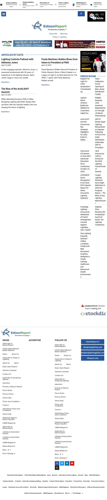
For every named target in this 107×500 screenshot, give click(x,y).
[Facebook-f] (57, 463)
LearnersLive (97, 3)
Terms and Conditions (11, 401)
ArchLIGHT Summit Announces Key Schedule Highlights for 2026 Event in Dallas (85, 129)
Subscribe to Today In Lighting (11, 358)
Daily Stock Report (10, 366)
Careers (6, 405)
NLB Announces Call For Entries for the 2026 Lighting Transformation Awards (100, 161)
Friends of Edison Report (12, 386)
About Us (15, 354)
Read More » (5, 82)
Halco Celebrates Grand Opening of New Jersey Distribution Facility (99, 86)
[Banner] (80, 44)
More (5, 450)
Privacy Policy (8, 394)
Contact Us (7, 374)
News (16, 363)
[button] (3, 14)
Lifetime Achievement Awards (11, 432)
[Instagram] (57, 468)
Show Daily (7, 398)
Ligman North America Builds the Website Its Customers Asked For (84, 105)
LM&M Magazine (81, 3)
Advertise (64, 34)
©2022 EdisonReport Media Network (11, 349)
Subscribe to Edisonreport (8, 427)
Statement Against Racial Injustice (10, 418)
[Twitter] (62, 463)
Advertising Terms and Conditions (11, 409)
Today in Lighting (63, 3)
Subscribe (53, 34)
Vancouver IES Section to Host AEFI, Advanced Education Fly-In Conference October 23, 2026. (85, 161)
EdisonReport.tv (44, 3)
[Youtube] (72, 463)
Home (5, 354)
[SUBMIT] (81, 13)
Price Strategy (8, 453)
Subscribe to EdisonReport (8, 344)
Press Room (7, 390)
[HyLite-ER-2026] (26, 43)
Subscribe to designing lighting (12, 378)
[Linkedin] (67, 463)
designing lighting (11, 3)
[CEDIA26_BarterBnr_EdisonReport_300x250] (93, 61)
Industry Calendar (10, 370)
